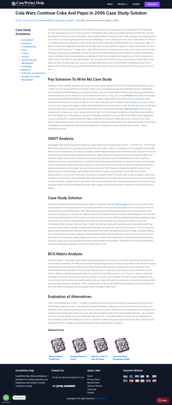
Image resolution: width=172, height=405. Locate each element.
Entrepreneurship (29, 46)
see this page (121, 204)
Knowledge (26, 66)
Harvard (121, 4)
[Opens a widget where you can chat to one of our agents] (162, 400)
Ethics (24, 50)
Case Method (27, 40)
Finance (25, 53)
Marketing (26, 70)
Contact (136, 4)
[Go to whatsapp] (6, 397)
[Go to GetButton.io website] (6, 402)
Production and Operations (33, 73)
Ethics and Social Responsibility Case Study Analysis (48, 20)
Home (110, 4)
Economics (26, 43)
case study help (131, 109)
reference (129, 95)
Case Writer (100, 398)
